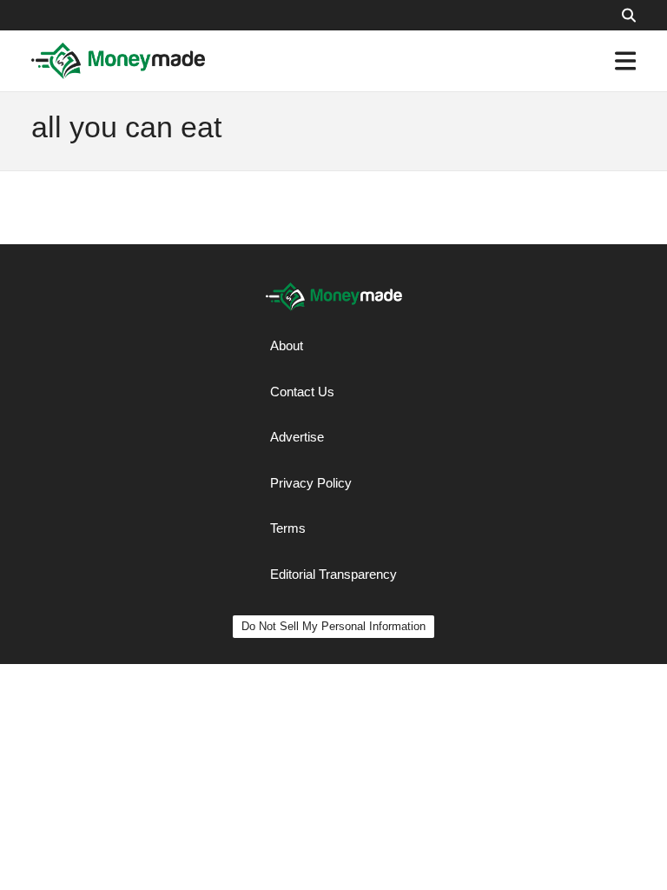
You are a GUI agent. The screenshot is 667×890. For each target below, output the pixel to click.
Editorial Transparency (333, 574)
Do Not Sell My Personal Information (333, 626)
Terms (288, 528)
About (286, 345)
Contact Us (302, 391)
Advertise (297, 436)
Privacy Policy (311, 482)
